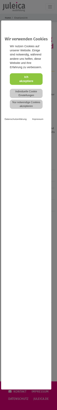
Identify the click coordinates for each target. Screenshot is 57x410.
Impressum (37, 119)
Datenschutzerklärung (16, 119)
